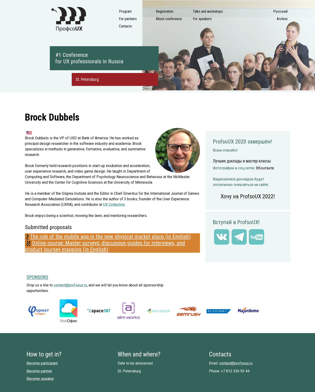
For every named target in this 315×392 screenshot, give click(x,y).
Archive (282, 19)
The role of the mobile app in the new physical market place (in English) (110, 236)
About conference (169, 19)
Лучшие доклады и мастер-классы (242, 161)
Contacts (125, 26)
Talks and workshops (208, 11)
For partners (128, 19)
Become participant (42, 363)
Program (125, 11)
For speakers (202, 19)
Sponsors (37, 277)
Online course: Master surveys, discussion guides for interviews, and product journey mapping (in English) (105, 246)
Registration (164, 11)
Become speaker (40, 379)
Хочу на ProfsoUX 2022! (248, 196)
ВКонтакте (265, 168)
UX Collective (114, 204)
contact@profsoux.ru (70, 285)
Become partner (39, 371)
